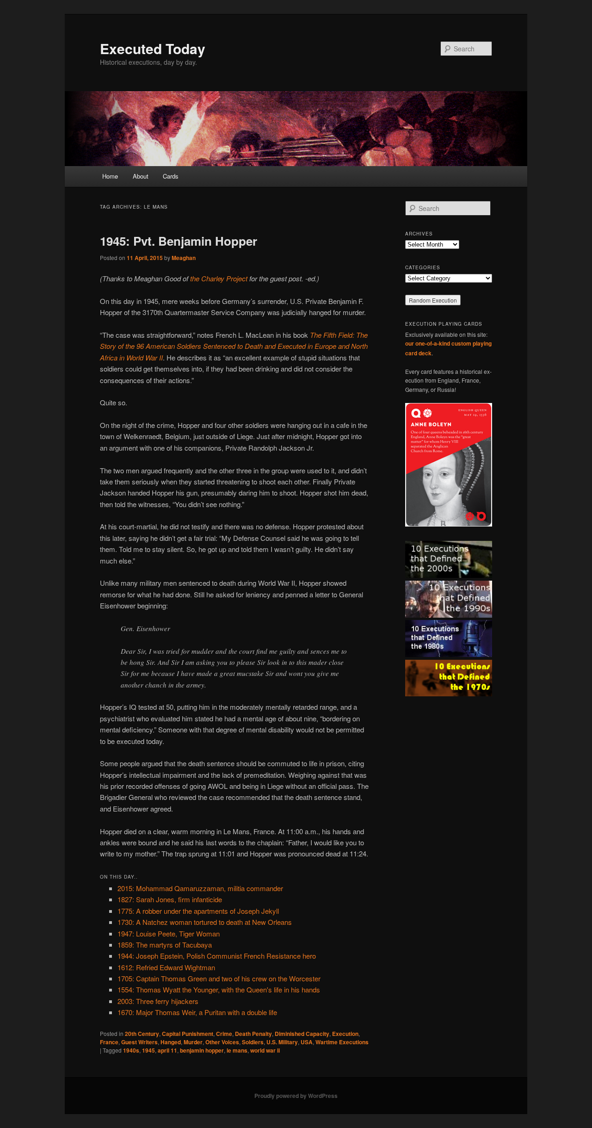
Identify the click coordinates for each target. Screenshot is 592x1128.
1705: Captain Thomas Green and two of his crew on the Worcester (219, 978)
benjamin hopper (202, 1050)
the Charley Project (218, 278)
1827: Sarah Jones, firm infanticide (169, 899)
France (109, 1042)
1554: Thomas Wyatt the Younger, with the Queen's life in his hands (218, 989)
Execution (345, 1033)
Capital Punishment (187, 1033)
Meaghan (184, 258)
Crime (224, 1033)
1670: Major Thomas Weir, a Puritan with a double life (197, 1012)
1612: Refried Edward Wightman (166, 967)
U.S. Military (282, 1042)
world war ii (265, 1050)
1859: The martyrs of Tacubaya (164, 944)
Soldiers (253, 1042)
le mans (237, 1050)
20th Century (142, 1033)
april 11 (167, 1050)
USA (307, 1042)
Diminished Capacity (302, 1033)
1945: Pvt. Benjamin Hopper (178, 240)
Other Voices (222, 1042)
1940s (131, 1050)
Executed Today (152, 48)
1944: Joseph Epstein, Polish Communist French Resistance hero (216, 956)
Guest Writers (139, 1042)
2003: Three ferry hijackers (157, 1001)
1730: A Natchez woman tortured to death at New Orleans (204, 922)
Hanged (170, 1042)
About (140, 176)
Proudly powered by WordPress (296, 1095)
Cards (171, 176)
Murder (193, 1042)
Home (110, 176)
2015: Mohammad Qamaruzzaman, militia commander (200, 888)
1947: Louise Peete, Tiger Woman (168, 933)
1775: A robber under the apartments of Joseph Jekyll (198, 911)
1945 (148, 1050)
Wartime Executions (342, 1042)
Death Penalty (253, 1033)
